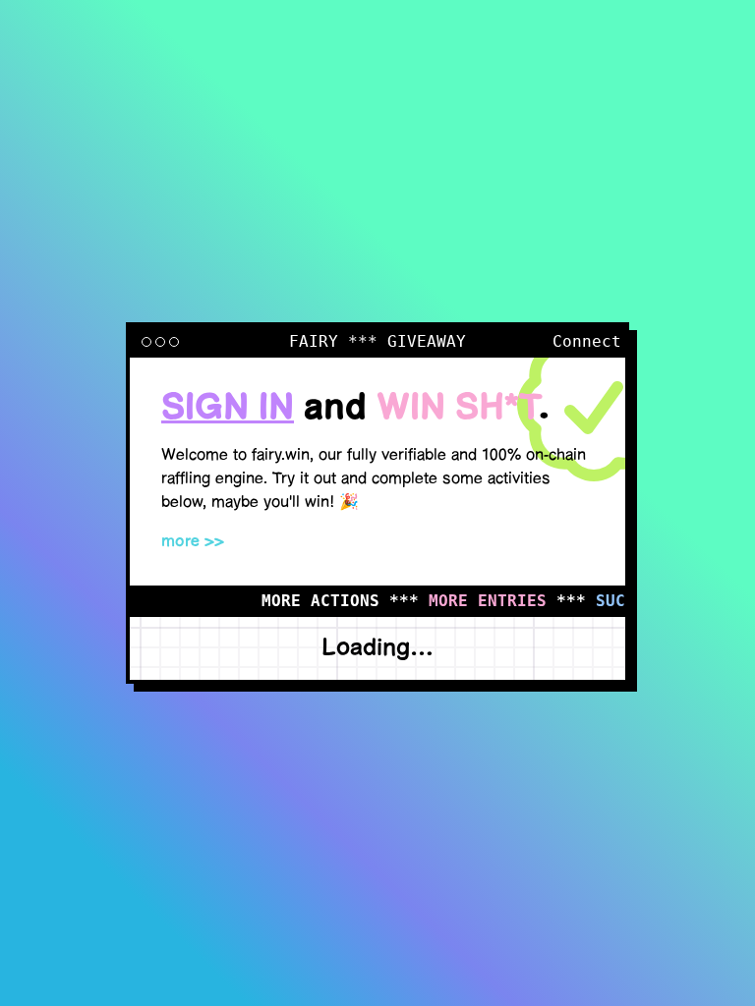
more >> (192, 541)
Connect (586, 341)
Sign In (227, 408)
